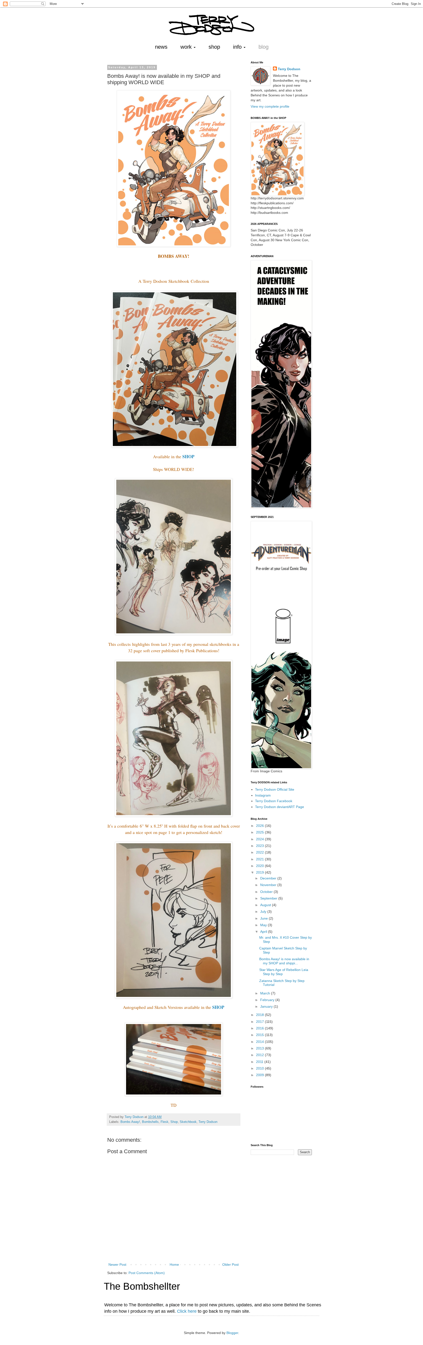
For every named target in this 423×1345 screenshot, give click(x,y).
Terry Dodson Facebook (273, 801)
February (267, 1000)
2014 (260, 1042)
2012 (260, 1055)
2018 (260, 1015)
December (268, 878)
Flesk (164, 1122)
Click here (187, 1311)
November (268, 885)
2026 (260, 826)
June (264, 918)
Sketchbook (188, 1122)
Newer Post (117, 1264)
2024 (260, 839)
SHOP (188, 456)
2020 (260, 866)
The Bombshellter (142, 1286)
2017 (260, 1022)
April (264, 932)
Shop (214, 47)
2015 (260, 1035)
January (267, 1006)
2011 (260, 1062)
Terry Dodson (208, 1122)
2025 (260, 832)
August (266, 905)
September (269, 898)
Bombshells (150, 1122)
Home (174, 1264)
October (267, 892)
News (161, 47)
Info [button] (238, 47)
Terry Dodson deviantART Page (279, 807)
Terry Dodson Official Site (274, 789)
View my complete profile (270, 106)
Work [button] (186, 47)
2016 (260, 1028)
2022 (260, 852)
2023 (260, 846)
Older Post (230, 1264)
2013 (260, 1048)
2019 (260, 872)
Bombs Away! (130, 1122)
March (265, 993)
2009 (260, 1075)
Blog (263, 47)
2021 (260, 859)
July (263, 911)
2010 (260, 1068)
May (264, 925)
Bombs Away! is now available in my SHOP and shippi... (284, 961)
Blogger (232, 1333)
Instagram (263, 795)
